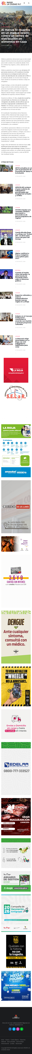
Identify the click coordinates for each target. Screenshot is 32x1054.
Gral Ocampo (20, 1041)
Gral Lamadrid (11, 1041)
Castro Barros (15, 1039)
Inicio (2, 1039)
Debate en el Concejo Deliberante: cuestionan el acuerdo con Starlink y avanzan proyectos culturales (23, 320)
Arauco (7, 1039)
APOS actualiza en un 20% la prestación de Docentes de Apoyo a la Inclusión (23, 170)
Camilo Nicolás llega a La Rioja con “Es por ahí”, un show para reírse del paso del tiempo (23, 236)
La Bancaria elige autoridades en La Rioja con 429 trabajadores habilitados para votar (22, 343)
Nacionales (19, 1043)
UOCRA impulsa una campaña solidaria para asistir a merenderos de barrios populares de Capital (23, 214)
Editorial (18, 270)
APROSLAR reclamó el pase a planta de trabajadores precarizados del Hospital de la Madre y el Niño (23, 191)
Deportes (23, 1039)
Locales (17, 165)
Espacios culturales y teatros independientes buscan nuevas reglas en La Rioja (23, 298)
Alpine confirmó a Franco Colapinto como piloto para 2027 (22, 255)
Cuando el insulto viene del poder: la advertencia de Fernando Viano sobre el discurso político (22, 277)
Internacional (5, 1043)
